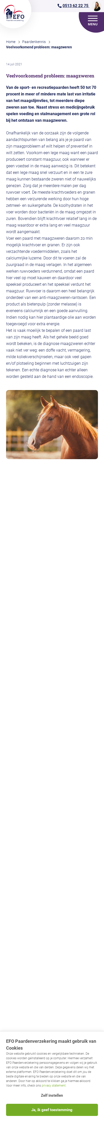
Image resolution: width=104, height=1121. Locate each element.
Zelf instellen (52, 1095)
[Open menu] (93, 20)
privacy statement (54, 1085)
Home (10, 42)
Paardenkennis (34, 42)
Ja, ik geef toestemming (51, 1110)
